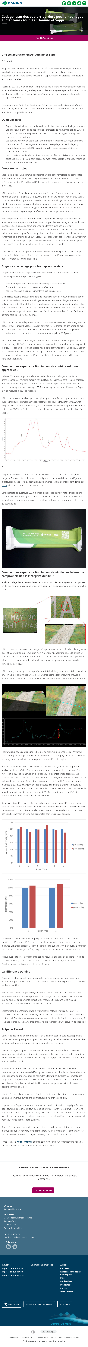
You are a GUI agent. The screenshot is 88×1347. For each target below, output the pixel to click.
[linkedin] (8, 1246)
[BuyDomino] (64, 3)
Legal (60, 1337)
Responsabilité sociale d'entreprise (70, 1273)
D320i (4, 485)
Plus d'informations (44, 38)
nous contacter (24, 1141)
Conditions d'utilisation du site (45, 1337)
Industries (6, 1264)
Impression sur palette (13, 1275)
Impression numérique (42, 1264)
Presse (63, 1288)
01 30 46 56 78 (14, 1234)
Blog (62, 1278)
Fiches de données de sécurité (39, 1304)
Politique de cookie (71, 1337)
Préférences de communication (34, 1341)
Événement (65, 1284)
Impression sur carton (12, 1271)
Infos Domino (66, 1291)
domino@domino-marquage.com (21, 1237)
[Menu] (84, 3)
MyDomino (65, 1304)
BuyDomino (13, 1304)
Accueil (63, 1264)
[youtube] (14, 1246)
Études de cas (66, 1281)
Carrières (64, 1268)
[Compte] (74, 3)
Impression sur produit (13, 1268)
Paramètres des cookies (56, 1341)
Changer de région (48, 1332)
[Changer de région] (79, 3)
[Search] (69, 3)
